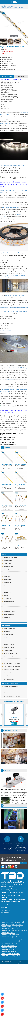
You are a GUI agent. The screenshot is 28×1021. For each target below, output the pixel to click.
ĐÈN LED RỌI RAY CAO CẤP (9, 647)
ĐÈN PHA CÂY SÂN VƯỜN (8, 650)
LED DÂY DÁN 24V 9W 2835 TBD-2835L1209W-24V (20, 525)
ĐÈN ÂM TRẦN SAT (7, 631)
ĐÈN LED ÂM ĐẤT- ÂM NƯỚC (9, 660)
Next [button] (27, 42)
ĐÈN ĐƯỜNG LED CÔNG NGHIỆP (19, 930)
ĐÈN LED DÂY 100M (6, 930)
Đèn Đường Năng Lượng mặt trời (8, 945)
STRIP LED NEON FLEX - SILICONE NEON (12, 666)
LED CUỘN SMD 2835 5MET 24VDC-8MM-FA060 (7, 484)
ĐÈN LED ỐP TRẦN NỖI (17, 926)
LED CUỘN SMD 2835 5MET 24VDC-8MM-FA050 (13, 311)
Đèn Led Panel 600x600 (8, 589)
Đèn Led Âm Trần (7, 579)
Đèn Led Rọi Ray (7, 582)
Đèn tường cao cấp (6, 943)
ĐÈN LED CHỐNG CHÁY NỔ (9, 614)
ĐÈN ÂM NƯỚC (6, 570)
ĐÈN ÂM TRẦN (5, 920)
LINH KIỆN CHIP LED (8, 620)
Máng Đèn (6, 595)
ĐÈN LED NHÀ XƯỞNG (8, 605)
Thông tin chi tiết (7, 76)
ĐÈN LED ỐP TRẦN (7, 563)
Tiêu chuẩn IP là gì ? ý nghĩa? (18, 797)
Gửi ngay (23, 863)
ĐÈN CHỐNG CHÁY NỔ (6, 936)
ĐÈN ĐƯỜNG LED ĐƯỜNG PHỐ (9, 608)
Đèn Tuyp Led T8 (7, 598)
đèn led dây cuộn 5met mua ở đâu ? (11, 253)
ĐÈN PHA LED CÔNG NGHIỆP (9, 611)
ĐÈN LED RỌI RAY (5, 924)
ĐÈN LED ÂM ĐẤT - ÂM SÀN (9, 573)
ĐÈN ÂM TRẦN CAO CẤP (8, 634)
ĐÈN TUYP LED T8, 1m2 (16, 924)
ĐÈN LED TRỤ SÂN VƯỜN (8, 566)
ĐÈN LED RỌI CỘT (7, 576)
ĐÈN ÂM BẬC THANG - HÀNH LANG (10, 653)
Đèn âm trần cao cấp (6, 939)
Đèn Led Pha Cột (16, 936)
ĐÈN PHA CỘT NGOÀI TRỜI (9, 644)
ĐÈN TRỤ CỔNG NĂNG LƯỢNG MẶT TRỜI (12, 696)
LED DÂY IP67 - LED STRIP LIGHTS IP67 (11, 669)
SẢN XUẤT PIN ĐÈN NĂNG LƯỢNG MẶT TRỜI (12, 693)
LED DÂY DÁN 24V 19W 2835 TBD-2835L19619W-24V (20, 546)
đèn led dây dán (10, 379)
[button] (26, 810)
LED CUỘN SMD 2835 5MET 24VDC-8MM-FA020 (20, 464)
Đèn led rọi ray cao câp (17, 939)
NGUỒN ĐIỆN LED (7, 617)
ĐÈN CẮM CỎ (12, 920)
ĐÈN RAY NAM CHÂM (8, 560)
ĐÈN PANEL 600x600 (6, 926)
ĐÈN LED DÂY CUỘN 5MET (9, 672)
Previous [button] (0, 42)
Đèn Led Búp (18, 955)
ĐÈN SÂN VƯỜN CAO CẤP (8, 657)
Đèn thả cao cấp (15, 941)
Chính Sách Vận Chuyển (6, 910)
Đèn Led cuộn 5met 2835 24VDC (10, 207)
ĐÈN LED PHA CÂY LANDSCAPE (10, 585)
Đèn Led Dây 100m (7, 592)
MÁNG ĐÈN (4, 928)
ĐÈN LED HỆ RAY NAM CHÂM (9, 628)
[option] (10, 41)
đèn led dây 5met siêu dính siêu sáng (18, 367)
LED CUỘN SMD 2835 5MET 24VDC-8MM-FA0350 (7, 505)
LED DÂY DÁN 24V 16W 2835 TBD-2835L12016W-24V (6, 546)
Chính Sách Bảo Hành (5, 912)
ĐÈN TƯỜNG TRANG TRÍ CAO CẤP (10, 637)
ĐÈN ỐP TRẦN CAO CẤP (8, 641)
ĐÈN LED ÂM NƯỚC (7, 676)
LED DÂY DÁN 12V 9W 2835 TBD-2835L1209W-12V (7, 525)
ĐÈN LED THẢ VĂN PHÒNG (9, 601)
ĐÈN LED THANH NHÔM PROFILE (10, 557)
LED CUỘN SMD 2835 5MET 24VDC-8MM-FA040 (7, 464)
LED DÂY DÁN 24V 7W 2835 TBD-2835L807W (20, 505)
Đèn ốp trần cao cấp (6, 941)
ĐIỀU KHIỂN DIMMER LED (9, 679)
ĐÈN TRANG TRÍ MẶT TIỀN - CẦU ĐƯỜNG (12, 663)
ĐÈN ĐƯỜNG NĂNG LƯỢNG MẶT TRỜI (11, 686)
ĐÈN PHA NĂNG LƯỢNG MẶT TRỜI (10, 689)
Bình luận (21, 76)
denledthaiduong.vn (5, 123)
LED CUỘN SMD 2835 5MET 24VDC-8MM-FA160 (20, 484)
